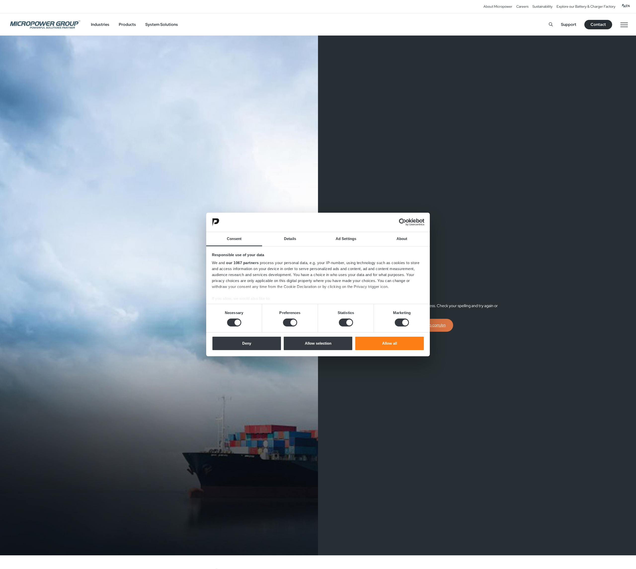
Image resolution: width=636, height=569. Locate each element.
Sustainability (542, 6)
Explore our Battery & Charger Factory (585, 6)
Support (568, 24)
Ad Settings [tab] (346, 239)
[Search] (551, 24)
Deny (246, 343)
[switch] (290, 322)
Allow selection (318, 343)
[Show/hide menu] (624, 25)
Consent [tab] (234, 239)
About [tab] (402, 239)
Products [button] (127, 24)
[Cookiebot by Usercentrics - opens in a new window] (402, 222)
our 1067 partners (242, 263)
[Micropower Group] (45, 24)
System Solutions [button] (161, 24)
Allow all (389, 343)
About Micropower (497, 6)
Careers (522, 6)
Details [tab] (290, 239)
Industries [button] (100, 24)
